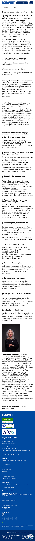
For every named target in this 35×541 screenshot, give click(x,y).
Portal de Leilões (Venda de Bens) (10, 454)
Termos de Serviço (14, 526)
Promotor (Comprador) (8, 443)
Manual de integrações (8, 476)
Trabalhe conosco (6, 469)
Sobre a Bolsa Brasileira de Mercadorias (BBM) (14, 460)
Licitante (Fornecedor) (7, 441)
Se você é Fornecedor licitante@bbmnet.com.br (9, 499)
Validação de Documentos (9, 478)
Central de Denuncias (7, 467)
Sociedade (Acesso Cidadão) (9, 446)
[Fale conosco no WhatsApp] (31, 537)
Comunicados (5, 474)
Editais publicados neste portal (10, 448)
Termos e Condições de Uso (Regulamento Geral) (15, 484)
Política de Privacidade (8, 487)
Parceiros (4, 471)
